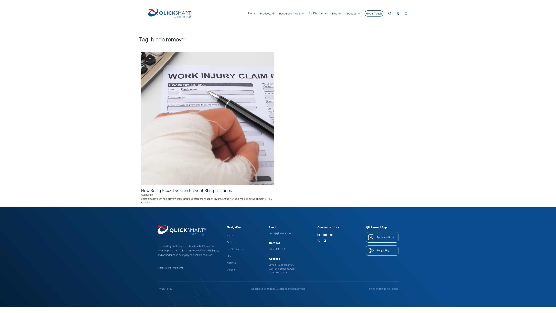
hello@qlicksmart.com (281, 233)
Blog (229, 256)
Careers (231, 269)
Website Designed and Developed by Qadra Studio (278, 288)
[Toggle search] (390, 13)
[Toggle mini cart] (398, 13)
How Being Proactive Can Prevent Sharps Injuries (186, 190)
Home (252, 13)
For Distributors (318, 13)
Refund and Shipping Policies (383, 288)
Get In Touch (374, 13)
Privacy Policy (165, 288)
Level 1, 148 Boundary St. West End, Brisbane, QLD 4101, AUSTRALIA (282, 268)
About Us (231, 262)
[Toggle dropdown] (273, 13)
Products (265, 13)
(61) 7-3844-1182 (277, 249)
